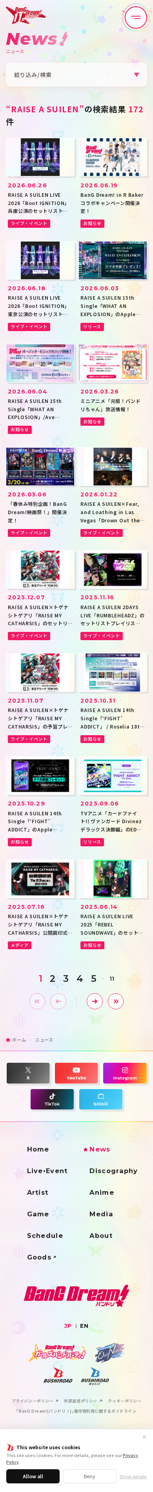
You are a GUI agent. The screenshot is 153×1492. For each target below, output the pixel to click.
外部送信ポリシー (80, 1401)
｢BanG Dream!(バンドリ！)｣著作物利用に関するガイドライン (76, 1411)
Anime (101, 1192)
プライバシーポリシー (32, 1401)
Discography (113, 1171)
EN (84, 1326)
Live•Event (47, 1171)
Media (101, 1214)
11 (112, 978)
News (99, 1149)
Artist (38, 1192)
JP (68, 1326)
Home (38, 1149)
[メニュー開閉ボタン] (136, 17)
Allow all (33, 1476)
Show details (133, 1476)
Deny (89, 1476)
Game (38, 1214)
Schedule (45, 1235)
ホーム (19, 1039)
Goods (39, 1257)
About (101, 1235)
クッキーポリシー (124, 1401)
